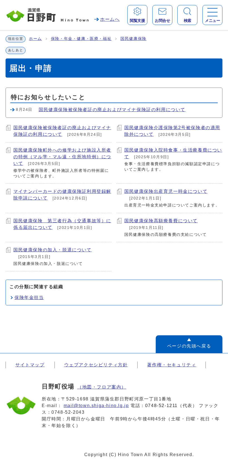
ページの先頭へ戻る (189, 346)
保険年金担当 (29, 297)
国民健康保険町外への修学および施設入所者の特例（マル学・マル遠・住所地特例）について (62, 157)
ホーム (35, 39)
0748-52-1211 (161, 405)
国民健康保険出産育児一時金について (165, 191)
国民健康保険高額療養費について (161, 220)
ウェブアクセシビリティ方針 (96, 364)
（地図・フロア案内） (101, 387)
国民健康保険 (133, 39)
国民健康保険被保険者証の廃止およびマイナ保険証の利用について (112, 109)
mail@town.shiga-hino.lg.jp (96, 405)
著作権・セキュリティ (171, 364)
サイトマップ (30, 364)
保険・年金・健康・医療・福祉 (81, 39)
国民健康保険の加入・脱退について (52, 249)
